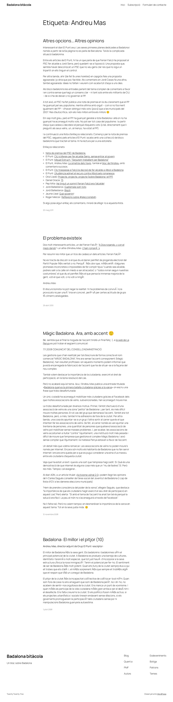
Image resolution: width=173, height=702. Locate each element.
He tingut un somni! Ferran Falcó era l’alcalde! (80, 183)
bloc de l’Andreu (110, 163)
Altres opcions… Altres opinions (73, 40)
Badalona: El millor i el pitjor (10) (73, 539)
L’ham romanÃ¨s (91, 248)
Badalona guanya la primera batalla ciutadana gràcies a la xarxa (78, 387)
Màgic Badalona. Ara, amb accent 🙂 (78, 333)
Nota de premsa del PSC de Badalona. (66, 153)
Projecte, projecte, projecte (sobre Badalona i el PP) (85, 176)
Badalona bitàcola (19, 5)
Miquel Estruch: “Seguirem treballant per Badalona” (81, 159)
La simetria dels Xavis (79, 163)
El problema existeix (62, 238)
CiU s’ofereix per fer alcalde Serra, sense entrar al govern (84, 156)
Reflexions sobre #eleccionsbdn (78, 197)
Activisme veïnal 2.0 (87, 474)
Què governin (66, 193)
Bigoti (67, 190)
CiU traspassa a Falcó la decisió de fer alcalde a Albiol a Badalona (89, 170)
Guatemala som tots (75, 186)
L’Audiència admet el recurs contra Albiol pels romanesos (84, 173)
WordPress (161, 694)
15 (62, 180)
